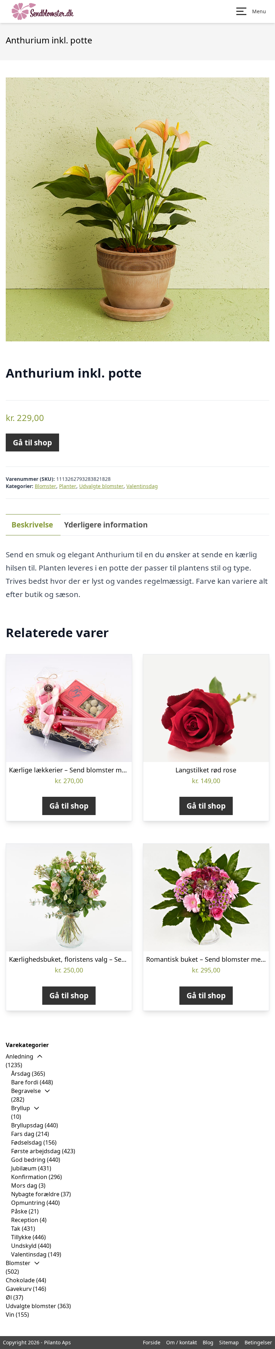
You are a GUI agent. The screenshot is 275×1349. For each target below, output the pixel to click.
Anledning (19, 1056)
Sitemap (229, 1342)
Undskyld (24, 1246)
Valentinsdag (142, 486)
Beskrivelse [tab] (32, 525)
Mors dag (24, 1185)
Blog (208, 1342)
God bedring (28, 1160)
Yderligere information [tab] (106, 525)
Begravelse (26, 1091)
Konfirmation (29, 1177)
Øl (9, 1297)
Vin (10, 1315)
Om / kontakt (181, 1342)
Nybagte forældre (35, 1194)
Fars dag (22, 1134)
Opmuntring (28, 1203)
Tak (15, 1228)
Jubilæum (24, 1168)
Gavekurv (19, 1289)
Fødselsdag (26, 1142)
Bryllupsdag (27, 1125)
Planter (67, 486)
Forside (151, 1342)
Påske (19, 1211)
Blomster (45, 486)
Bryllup (20, 1108)
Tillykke (21, 1237)
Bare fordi (24, 1082)
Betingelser (258, 1342)
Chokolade (20, 1280)
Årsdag (20, 1074)
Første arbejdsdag (36, 1151)
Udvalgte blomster (101, 486)
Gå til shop (32, 442)
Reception (24, 1220)
